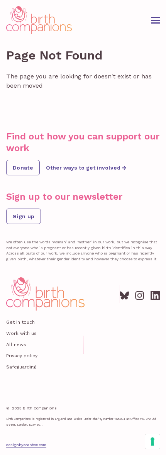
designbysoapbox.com (26, 445)
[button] (155, 20)
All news (16, 344)
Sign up (23, 216)
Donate (23, 168)
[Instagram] (139, 294)
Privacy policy (21, 355)
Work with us (21, 333)
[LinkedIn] (155, 294)
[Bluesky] (124, 294)
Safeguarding (21, 367)
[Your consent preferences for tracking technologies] (152, 441)
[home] (39, 20)
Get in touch (20, 322)
